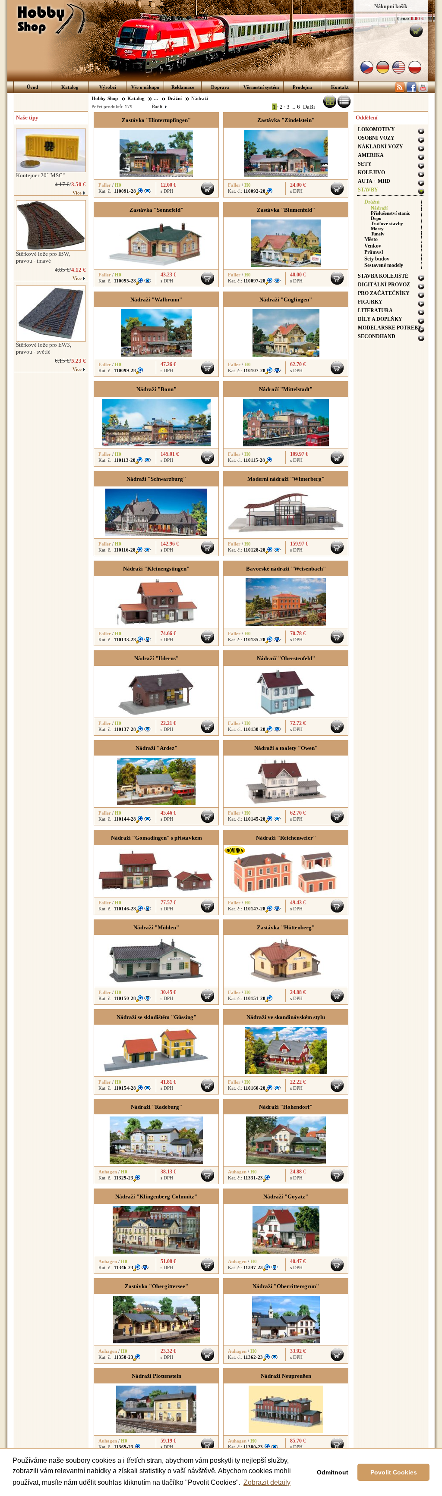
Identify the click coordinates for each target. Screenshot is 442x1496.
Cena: (403, 18)
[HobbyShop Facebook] (411, 91)
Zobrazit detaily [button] (266, 1482)
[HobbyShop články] (400, 91)
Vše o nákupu (145, 87)
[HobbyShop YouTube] (423, 91)
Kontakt (340, 87)
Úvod (32, 87)
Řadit (159, 106)
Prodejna (302, 87)
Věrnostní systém (261, 87)
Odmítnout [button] (332, 1472)
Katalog (70, 87)
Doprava (220, 87)
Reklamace (182, 87)
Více (77, 192)
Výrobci (107, 87)
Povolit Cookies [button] (393, 1472)
